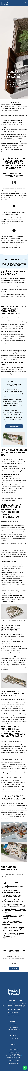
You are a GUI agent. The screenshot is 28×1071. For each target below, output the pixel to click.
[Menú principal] (25, 3)
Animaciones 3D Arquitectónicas (14, 1058)
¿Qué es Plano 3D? (11, 883)
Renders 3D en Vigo (14, 1060)
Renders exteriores (14, 1051)
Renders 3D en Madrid (14, 1011)
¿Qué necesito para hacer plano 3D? (12, 886)
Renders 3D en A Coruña (14, 1009)
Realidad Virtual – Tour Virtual (14, 1057)
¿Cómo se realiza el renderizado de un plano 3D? (12, 900)
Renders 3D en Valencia (14, 1015)
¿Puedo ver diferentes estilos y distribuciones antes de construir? (14, 916)
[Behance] (17, 1039)
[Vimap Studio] (4, 3)
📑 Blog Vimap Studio (14, 1063)
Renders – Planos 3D (14, 1052)
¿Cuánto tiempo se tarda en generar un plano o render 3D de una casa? (14, 910)
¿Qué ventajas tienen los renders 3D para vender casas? (13, 905)
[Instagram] (15, 1039)
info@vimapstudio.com (14, 1029)
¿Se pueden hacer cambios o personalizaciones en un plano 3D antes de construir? (14, 929)
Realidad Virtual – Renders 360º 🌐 (14, 1055)
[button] (5, 438)
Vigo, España (14, 1024)
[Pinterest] (13, 1039)
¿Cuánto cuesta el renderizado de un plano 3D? (12, 891)
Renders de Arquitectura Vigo (14, 1048)
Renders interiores (14, 1049)
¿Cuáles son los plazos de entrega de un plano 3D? (12, 896)
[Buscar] (22, 3)
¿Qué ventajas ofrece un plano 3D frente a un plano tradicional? (12, 922)
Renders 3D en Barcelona (14, 1012)
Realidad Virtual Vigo (14, 1054)
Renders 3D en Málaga (14, 1014)
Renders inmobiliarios (14, 1062)
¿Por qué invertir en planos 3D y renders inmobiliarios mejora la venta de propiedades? (13, 936)
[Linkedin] (11, 1039)
